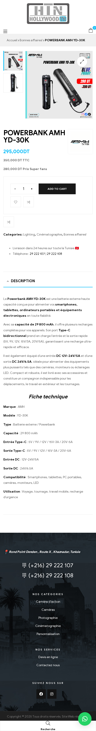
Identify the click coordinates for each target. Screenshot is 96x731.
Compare (28, 201)
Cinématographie (49, 234)
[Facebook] (41, 694)
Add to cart (57, 188)
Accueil (12, 40)
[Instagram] (52, 694)
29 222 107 (37, 254)
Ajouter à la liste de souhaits (15, 201)
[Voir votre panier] (91, 30)
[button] (85, 719)
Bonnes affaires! (31, 40)
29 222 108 (54, 254)
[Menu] (5, 31)
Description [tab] (23, 281)
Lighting (29, 234)
